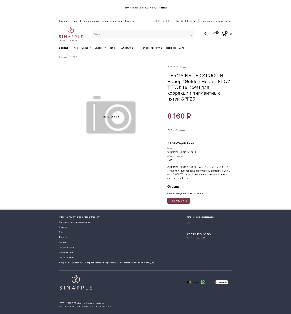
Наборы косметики (151, 47)
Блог (61, 232)
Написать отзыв (178, 200)
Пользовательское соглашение (74, 222)
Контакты (129, 20)
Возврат (63, 227)
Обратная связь (66, 247)
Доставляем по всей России (216, 20)
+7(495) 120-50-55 (186, 20)
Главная (63, 57)
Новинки (171, 47)
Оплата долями (66, 257)
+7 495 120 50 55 (198, 234)
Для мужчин (128, 47)
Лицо (85, 47)
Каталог (63, 20)
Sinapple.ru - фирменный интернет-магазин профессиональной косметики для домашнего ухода (107, 262)
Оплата (62, 242)
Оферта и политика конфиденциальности (79, 216)
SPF (76, 47)
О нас (74, 20)
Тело (112, 47)
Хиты (182, 47)
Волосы (99, 47)
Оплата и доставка (111, 20)
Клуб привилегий (89, 20)
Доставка (63, 237)
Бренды (63, 47)
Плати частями (66, 252)
